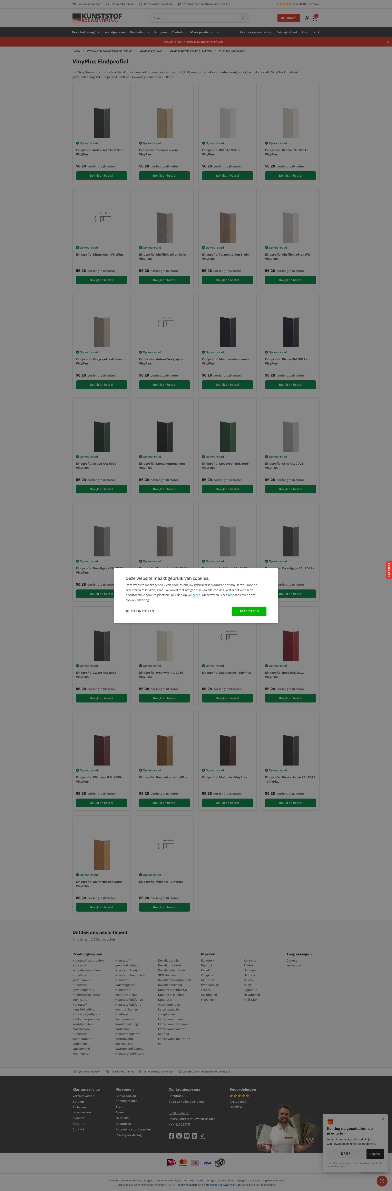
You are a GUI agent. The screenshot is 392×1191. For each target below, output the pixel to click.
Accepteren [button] (249, 611)
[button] (140, 611)
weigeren (194, 595)
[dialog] (196, 595)
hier (231, 595)
